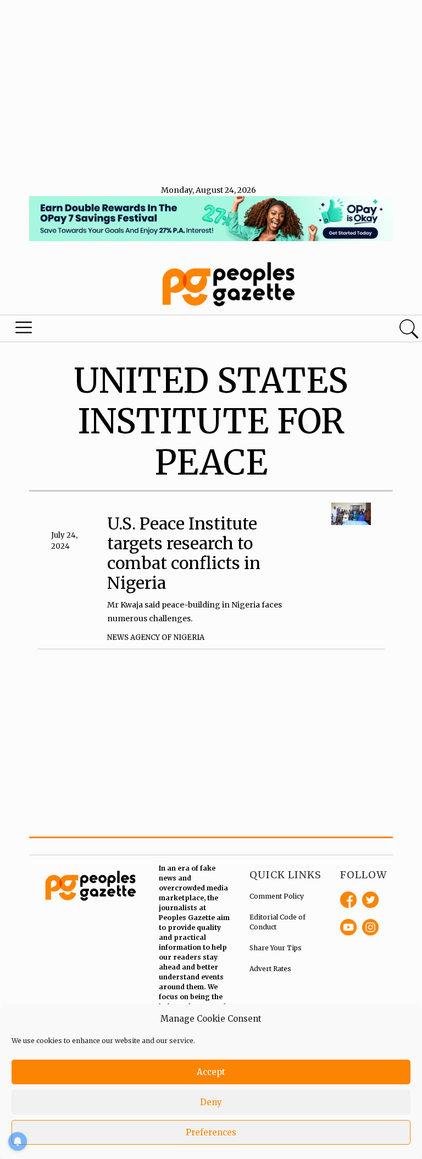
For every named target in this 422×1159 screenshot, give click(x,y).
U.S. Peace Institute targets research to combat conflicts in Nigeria (183, 553)
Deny (211, 1102)
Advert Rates (270, 969)
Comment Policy (276, 896)
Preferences (211, 1132)
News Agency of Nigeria (155, 637)
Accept (211, 1072)
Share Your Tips (275, 948)
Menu (24, 330)
